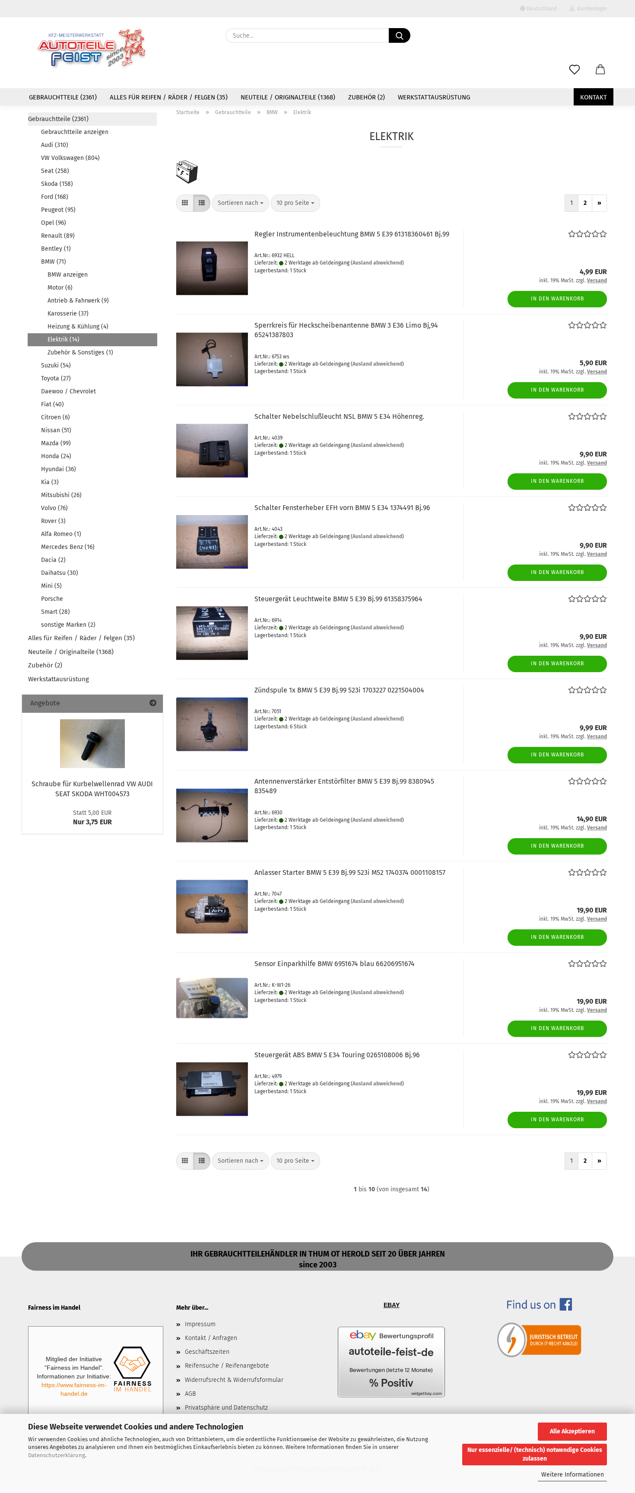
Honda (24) (56, 456)
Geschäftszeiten (207, 1352)
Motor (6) (60, 287)
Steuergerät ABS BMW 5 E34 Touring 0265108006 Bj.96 (337, 1055)
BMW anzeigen (68, 274)
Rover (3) (53, 521)
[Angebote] (152, 703)
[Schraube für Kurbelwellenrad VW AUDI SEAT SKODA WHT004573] (92, 743)
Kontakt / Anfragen (211, 1338)
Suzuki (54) (56, 365)
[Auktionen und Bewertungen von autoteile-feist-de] (391, 1362)
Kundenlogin (591, 9)
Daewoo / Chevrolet (68, 391)
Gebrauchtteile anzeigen (74, 132)
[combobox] (240, 203)
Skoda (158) (57, 184)
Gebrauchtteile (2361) (63, 97)
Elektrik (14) (63, 339)
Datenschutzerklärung (56, 1455)
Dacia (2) (53, 560)
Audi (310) (54, 145)
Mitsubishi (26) (61, 495)
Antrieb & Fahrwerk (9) (78, 300)
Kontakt (593, 97)
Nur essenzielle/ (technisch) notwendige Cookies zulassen (534, 1454)
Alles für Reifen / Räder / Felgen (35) (169, 97)
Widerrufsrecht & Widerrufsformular (234, 1380)
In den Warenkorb (557, 299)
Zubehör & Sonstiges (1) (80, 352)
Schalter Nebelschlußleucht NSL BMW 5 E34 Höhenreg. (339, 416)
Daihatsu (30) (59, 573)
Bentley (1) (56, 248)
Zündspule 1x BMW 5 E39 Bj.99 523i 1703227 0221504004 (339, 690)
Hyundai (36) (58, 469)
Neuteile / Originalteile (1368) (288, 97)
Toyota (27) (56, 378)
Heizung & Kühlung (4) (78, 326)
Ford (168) (54, 197)
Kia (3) (50, 482)
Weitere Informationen (572, 1474)
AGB (190, 1393)
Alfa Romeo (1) (61, 534)
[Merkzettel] (574, 70)
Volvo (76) (54, 508)
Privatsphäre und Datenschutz (226, 1407)
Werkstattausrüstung (434, 97)
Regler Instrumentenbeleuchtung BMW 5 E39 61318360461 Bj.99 (351, 234)
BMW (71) (53, 261)
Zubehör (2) (366, 97)
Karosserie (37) (68, 313)
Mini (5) (51, 586)
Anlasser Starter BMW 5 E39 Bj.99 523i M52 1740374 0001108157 (349, 872)
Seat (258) (55, 171)
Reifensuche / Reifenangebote (227, 1365)
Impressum (200, 1324)
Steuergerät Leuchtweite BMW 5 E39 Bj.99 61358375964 (338, 599)
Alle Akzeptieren (572, 1431)
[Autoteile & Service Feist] (92, 49)
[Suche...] (399, 35)
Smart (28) (55, 612)
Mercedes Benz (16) (68, 547)
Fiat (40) (52, 404)
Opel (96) (53, 223)
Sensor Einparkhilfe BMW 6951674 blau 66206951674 (334, 964)
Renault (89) (58, 235)
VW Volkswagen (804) (70, 158)
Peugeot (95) (58, 210)
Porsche (52, 599)
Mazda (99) (56, 443)
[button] (600, 70)
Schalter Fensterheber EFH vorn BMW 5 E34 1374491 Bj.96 (342, 508)
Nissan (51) (56, 430)
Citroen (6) (55, 417)
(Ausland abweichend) (377, 263)
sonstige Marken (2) (68, 624)
